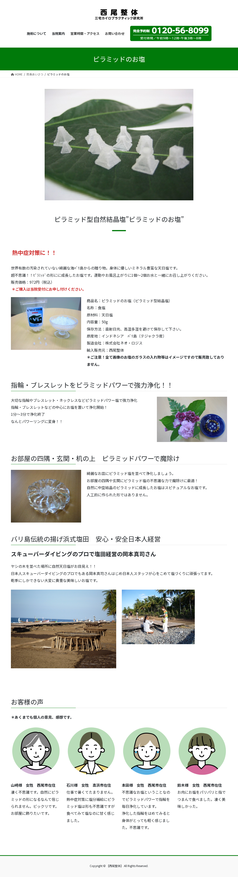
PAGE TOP (228, 846)
